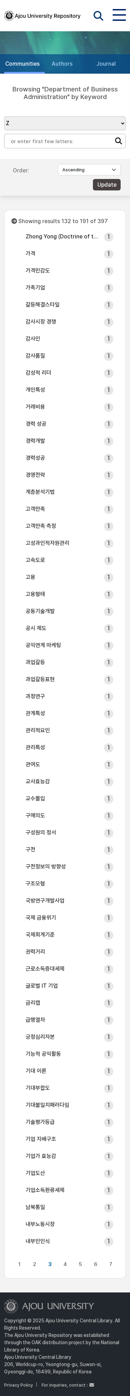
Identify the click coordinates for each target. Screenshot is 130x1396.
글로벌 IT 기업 (42, 985)
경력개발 (35, 441)
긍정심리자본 (40, 1037)
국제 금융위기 (41, 917)
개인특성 (35, 389)
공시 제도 (36, 628)
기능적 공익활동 (43, 1054)
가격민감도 (38, 270)
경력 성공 (36, 424)
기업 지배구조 (41, 1139)
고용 (30, 577)
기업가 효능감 (41, 1156)
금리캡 (33, 1002)
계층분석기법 (40, 492)
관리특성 (35, 747)
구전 (30, 849)
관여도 (33, 764)
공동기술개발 (40, 611)
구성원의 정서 (41, 832)
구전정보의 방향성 (46, 866)
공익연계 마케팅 (43, 645)
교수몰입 (35, 798)
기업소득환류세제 (45, 1190)
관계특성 (35, 713)
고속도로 (35, 560)
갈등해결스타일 (43, 304)
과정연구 (35, 696)
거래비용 (35, 406)
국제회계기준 (40, 934)
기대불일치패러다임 (47, 1105)
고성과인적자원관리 (47, 543)
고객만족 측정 (41, 526)
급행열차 (35, 1020)
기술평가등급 (40, 1122)
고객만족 (35, 509)
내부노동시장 (40, 1224)
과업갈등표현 (40, 679)
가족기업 (35, 287)
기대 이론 (36, 1071)
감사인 (33, 338)
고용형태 (35, 594)
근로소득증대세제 (45, 968)
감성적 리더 (38, 372)
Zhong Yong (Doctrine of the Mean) (62, 236)
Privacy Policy (18, 1385)
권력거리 (35, 951)
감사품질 (35, 355)
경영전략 (35, 475)
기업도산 (35, 1173)
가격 (30, 253)
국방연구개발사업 (45, 900)
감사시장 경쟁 (41, 321)
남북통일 (35, 1207)
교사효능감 (38, 781)
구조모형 (35, 883)
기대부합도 (38, 1088)
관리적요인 (38, 730)
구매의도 (35, 815)
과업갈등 (35, 662)
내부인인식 (38, 1241)
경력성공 (35, 458)
